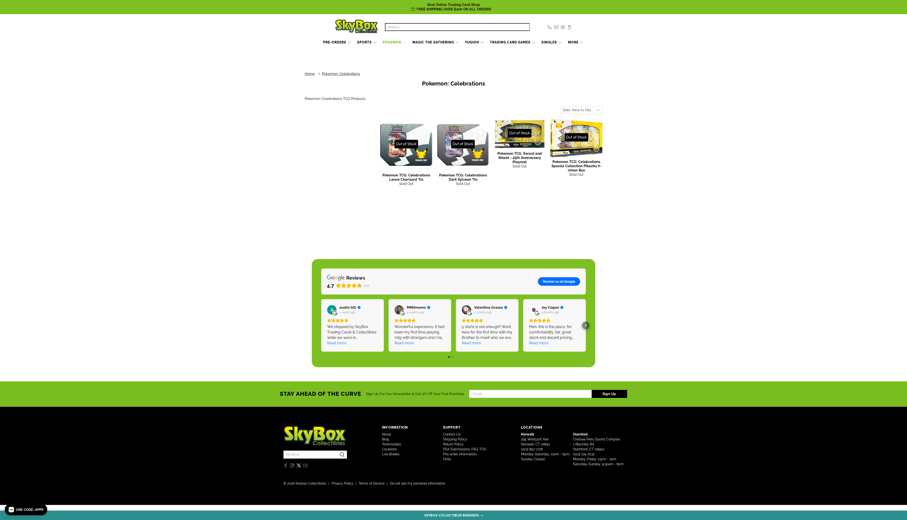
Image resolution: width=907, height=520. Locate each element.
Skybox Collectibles (310, 483)
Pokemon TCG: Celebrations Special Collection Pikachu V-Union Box (576, 166)
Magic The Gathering (433, 42)
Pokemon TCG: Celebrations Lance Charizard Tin (406, 177)
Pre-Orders (334, 42)
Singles (549, 42)
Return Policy (453, 444)
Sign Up (609, 394)
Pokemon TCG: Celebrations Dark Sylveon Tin (463, 177)
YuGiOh (472, 42)
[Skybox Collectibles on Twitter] (299, 466)
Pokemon (392, 42)
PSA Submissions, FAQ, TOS (464, 449)
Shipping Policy (455, 439)
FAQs (447, 459)
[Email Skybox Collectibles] (305, 466)
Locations (389, 449)
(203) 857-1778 (532, 449)
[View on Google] (332, 310)
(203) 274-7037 (584, 454)
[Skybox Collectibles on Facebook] (285, 466)
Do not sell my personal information (417, 483)
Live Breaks (390, 454)
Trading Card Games (510, 42)
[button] (453, 515)
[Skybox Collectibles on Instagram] (292, 466)
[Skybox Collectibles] (356, 27)
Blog (385, 439)
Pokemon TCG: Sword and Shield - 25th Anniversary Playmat (519, 157)
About (386, 434)
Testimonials (391, 444)
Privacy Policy (342, 483)
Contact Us (452, 434)
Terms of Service (372, 483)
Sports (364, 42)
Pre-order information (459, 454)
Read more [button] (337, 343)
